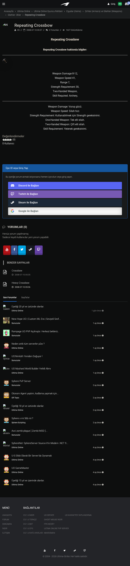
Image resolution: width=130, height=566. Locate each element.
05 (18, 30)
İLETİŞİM (6, 533)
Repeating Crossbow (33, 25)
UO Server (49, 515)
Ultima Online (23, 11)
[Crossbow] (6, 272)
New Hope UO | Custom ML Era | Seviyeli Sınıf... (36, 319)
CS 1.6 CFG (28, 528)
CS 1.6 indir (28, 515)
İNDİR (4, 528)
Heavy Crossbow (20, 282)
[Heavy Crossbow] (6, 284)
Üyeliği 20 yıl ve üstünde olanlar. (28, 306)
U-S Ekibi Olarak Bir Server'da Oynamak (32, 455)
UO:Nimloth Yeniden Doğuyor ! (27, 356)
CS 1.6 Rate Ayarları (31, 533)
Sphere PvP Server (21, 381)
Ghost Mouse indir (52, 520)
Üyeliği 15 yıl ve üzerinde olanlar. (28, 480)
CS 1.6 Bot (28, 524)
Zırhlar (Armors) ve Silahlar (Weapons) (103, 11)
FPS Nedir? (49, 524)
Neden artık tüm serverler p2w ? (28, 343)
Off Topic (15, 398)
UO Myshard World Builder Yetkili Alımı (31, 368)
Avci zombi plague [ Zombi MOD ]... (30, 430)
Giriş (112, 4)
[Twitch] (39, 250)
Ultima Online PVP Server (52, 528)
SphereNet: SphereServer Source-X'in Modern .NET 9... (40, 443)
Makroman (49, 533)
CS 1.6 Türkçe (30, 520)
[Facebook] (14, 250)
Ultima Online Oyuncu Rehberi (48, 11)
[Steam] (30, 250)
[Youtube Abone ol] (45, 550)
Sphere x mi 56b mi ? (22, 418)
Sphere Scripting (19, 422)
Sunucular (16, 323)
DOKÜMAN (7, 524)
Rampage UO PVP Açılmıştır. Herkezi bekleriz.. (35, 331)
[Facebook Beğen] (55, 550)
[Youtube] (7, 250)
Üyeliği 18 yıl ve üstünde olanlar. (28, 406)
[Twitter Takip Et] (65, 550)
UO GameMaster (20, 468)
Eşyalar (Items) (73, 11)
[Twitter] (22, 250)
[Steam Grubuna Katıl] (75, 550)
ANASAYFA (7, 515)
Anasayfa (8, 11)
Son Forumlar (10, 297)
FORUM (5, 520)
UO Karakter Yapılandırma (73, 515)
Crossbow (17, 270)
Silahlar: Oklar (14, 15)
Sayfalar (25, 297)
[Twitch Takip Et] (85, 550)
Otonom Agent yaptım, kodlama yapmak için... (35, 393)
